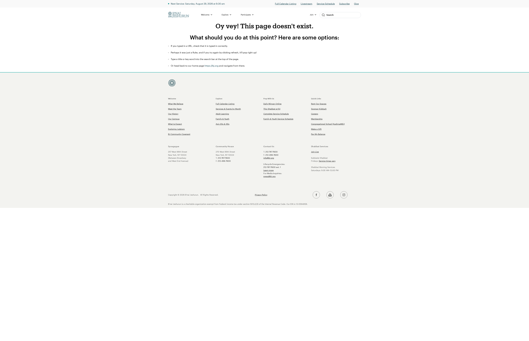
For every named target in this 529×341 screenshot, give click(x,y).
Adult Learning (222, 114)
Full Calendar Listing (285, 3)
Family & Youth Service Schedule (278, 119)
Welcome (172, 98)
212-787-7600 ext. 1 (272, 167)
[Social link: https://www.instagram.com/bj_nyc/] (343, 195)
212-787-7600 (224, 158)
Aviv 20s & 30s (222, 124)
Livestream (306, 3)
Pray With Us (268, 98)
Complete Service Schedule (276, 114)
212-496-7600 (224, 161)
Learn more (268, 170)
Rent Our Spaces (318, 104)
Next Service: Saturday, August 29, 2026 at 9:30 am (198, 3)
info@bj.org (268, 158)
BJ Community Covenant (179, 134)
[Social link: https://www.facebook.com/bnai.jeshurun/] (316, 195)
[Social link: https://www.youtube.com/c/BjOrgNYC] (330, 195)
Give (356, 3)
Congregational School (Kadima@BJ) (328, 124)
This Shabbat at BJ (271, 109)
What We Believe (175, 104)
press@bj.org (269, 176)
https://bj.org (211, 65)
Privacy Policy (261, 195)
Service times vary (327, 161)
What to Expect (175, 124)
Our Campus (174, 119)
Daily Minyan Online (272, 104)
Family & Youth (222, 119)
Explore (219, 98)
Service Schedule (326, 3)
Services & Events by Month (228, 109)
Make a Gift (316, 129)
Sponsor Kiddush (318, 109)
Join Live (315, 152)
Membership (316, 119)
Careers (314, 114)
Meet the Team (175, 109)
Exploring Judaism (176, 129)
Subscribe (344, 3)
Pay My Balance (318, 134)
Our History (173, 114)
